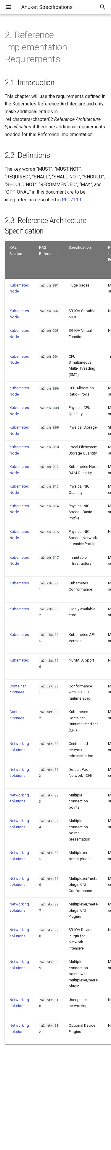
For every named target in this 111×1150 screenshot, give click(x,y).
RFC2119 (71, 200)
